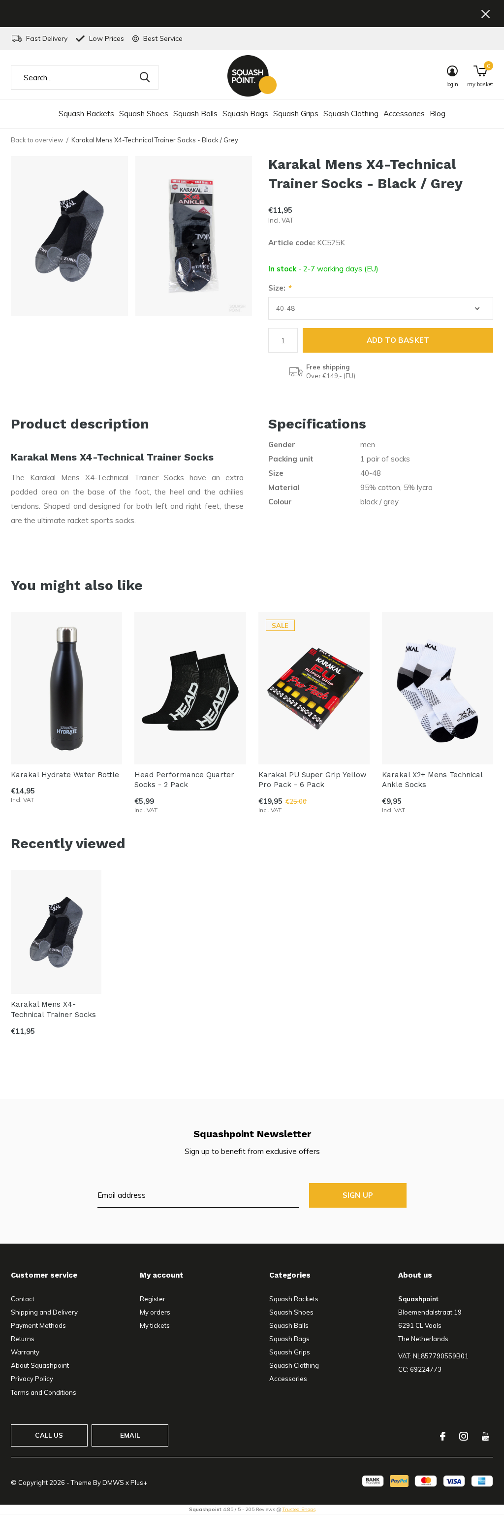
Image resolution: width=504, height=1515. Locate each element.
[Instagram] (463, 1436)
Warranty (25, 1352)
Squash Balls (195, 113)
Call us (49, 1435)
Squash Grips (295, 113)
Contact (22, 1299)
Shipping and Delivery (44, 1312)
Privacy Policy (32, 1379)
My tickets (155, 1325)
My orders (155, 1312)
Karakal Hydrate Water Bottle (65, 774)
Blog (437, 113)
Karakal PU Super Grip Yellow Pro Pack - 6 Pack (312, 780)
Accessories (404, 113)
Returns (22, 1339)
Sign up (358, 1195)
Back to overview (37, 140)
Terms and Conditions (43, 1392)
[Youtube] (485, 1436)
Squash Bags (245, 113)
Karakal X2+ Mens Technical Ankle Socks (432, 780)
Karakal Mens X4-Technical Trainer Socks (53, 1009)
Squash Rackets (86, 113)
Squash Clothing (350, 113)
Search (144, 77)
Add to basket (398, 340)
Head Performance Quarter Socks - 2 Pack (184, 780)
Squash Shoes (143, 113)
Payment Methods (38, 1325)
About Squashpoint (40, 1365)
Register (152, 1299)
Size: (279, 288)
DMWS (113, 1482)
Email (130, 1435)
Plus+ (138, 1482)
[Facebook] (442, 1436)
